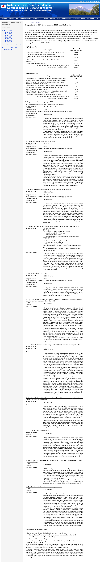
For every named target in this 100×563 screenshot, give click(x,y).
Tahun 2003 (8, 41)
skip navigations (84, 1)
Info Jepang (90, 18)
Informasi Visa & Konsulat (40, 18)
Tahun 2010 (8, 31)
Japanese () (95, 1)
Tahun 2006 (8, 37)
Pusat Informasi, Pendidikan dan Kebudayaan (12, 48)
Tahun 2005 (8, 38)
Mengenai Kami (13, 18)
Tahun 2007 (8, 35)
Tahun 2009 (8, 32)
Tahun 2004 (8, 40)
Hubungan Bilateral (25, 18)
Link (97, 18)
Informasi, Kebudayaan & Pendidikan (60, 18)
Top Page (4, 18)
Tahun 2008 (8, 34)
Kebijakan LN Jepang (79, 18)
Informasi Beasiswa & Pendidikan (12, 45)
